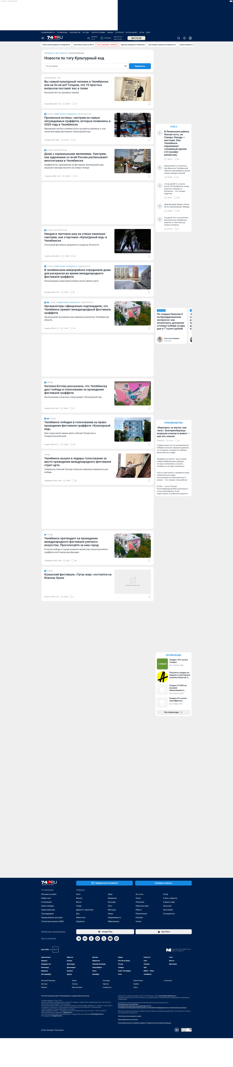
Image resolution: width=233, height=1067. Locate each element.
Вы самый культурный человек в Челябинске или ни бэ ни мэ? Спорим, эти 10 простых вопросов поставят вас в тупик (76, 85)
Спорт (165, 894)
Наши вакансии (48, 910)
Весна (78, 902)
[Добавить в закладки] (149, 103)
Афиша (110, 32)
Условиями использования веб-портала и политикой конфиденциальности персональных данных (152, 1008)
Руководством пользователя (128, 1004)
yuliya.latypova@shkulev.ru (167, 996)
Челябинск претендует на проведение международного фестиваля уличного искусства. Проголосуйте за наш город (71, 542)
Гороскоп (119, 32)
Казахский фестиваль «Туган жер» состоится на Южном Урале (78, 576)
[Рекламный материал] (136, 38)
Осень (138, 898)
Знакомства (75, 32)
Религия (139, 917)
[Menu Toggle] (43, 38)
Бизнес (79, 898)
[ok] (91, 938)
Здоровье (80, 921)
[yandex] (116, 938)
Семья (138, 921)
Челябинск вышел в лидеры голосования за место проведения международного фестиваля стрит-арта (77, 462)
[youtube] (110, 938)
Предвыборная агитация (51, 917)
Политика (140, 902)
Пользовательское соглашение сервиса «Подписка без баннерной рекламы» (144, 1023)
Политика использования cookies (129, 1016)
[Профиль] (190, 38)
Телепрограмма (98, 32)
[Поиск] (179, 38)
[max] (97, 938)
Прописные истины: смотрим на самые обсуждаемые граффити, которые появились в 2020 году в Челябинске (77, 121)
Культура (112, 902)
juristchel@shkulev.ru (97, 1014)
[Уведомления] (184, 38)
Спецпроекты (169, 914)
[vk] (85, 938)
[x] (103, 938)
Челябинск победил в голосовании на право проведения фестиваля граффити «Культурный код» (77, 426)
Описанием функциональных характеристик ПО (134, 1006)
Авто (78, 894)
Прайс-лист (46, 898)
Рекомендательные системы (128, 1019)
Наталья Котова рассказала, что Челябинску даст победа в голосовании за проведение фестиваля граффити (75, 389)
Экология (167, 906)
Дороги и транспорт (84, 910)
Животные (81, 917)
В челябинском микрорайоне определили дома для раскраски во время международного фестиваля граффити (77, 273)
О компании (46, 902)
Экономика (168, 910)
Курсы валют (132, 32)
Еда (77, 914)
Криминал (112, 898)
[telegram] (78, 938)
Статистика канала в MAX (52, 921)
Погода (85, 32)
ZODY (148, 32)
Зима (110, 894)
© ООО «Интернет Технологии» (52, 1030)
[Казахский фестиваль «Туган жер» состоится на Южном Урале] (132, 582)
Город (78, 906)
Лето (110, 906)
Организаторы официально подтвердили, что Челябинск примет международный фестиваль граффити (77, 309)
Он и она (139, 894)
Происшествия (142, 906)
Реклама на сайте (48, 894)
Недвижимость (48, 32)
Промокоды (62, 32)
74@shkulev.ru (67, 1012)
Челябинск (49, 53)
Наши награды (47, 906)
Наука (110, 914)
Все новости (61, 53)
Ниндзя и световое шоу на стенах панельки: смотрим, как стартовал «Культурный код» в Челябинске (75, 237)
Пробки (106, 38)
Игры (142, 32)
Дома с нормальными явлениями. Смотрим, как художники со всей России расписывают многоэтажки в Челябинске (76, 157)
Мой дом (112, 910)
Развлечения (141, 914)
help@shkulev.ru (57, 1016)
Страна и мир (169, 902)
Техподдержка (47, 914)
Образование (113, 921)
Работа (139, 910)
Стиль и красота (170, 898)
